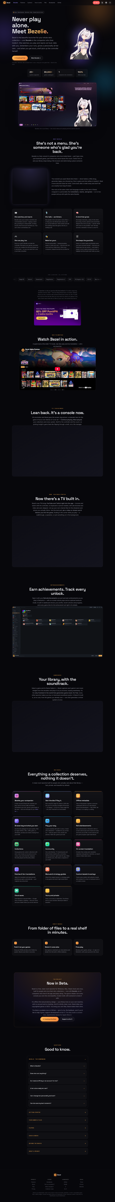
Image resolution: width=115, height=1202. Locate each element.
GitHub (59, 2)
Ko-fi (65, 1189)
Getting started (34, 1112)
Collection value (49, 1189)
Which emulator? (49, 1186)
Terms (81, 1182)
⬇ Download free (20, 58)
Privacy (81, 1184)
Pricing (33, 1189)
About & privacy (34, 1151)
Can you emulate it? (49, 1184)
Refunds (82, 1186)
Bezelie (15, 2)
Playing (31, 1128)
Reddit (65, 1184)
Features (22, 2)
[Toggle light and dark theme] (110, 2)
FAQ (45, 2)
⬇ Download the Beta (49, 1019)
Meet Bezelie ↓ (36, 58)
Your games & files (35, 1120)
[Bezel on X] (102, 2)
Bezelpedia (52, 2)
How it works (38, 2)
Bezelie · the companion (37, 1059)
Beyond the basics (35, 1143)
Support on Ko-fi (67, 1019)
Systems (30, 2)
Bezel (8, 3)
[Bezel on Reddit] (106, 2)
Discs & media (33, 1135)
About (33, 1184)
